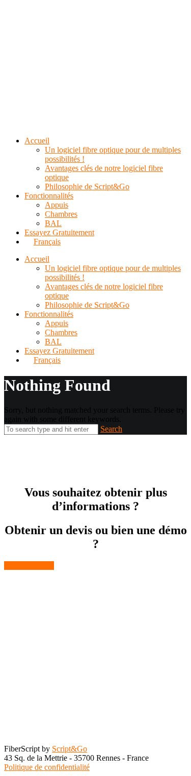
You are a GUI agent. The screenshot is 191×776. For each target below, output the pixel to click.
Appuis (56, 323)
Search (111, 428)
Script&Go (69, 748)
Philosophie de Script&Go (87, 305)
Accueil (36, 259)
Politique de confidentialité (47, 767)
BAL (53, 341)
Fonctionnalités (48, 314)
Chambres (61, 332)
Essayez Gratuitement (59, 350)
